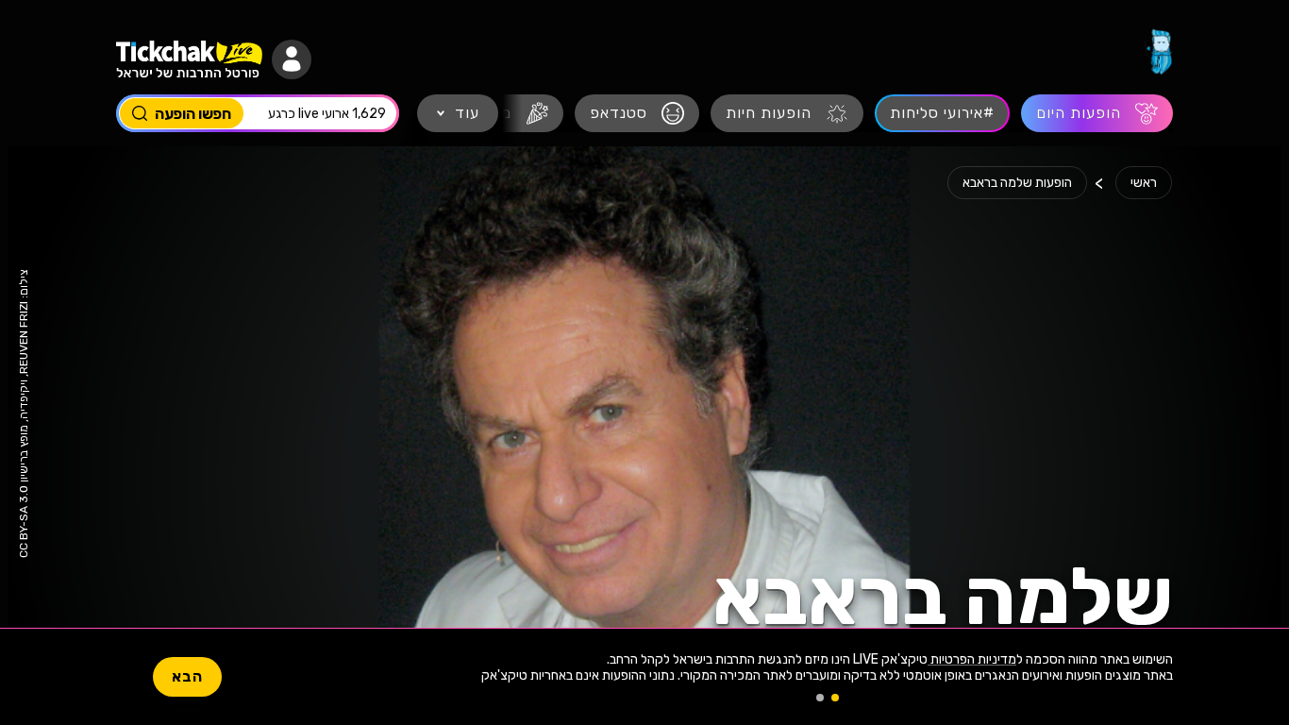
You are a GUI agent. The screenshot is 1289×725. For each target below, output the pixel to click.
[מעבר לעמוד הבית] (1159, 52)
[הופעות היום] (1097, 113)
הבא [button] (187, 676)
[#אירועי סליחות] (942, 113)
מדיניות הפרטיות (972, 659)
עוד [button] (467, 113)
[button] (291, 59)
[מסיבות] (504, 113)
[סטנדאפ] (637, 113)
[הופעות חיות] (787, 113)
